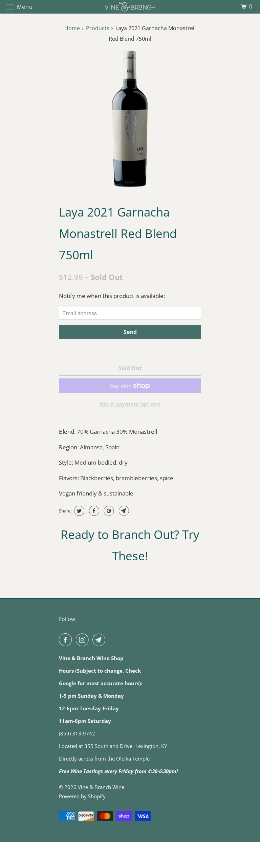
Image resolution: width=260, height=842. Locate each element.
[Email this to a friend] (123, 511)
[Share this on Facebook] (93, 511)
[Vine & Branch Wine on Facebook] (66, 639)
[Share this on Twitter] (78, 511)
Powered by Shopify (82, 796)
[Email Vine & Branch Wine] (100, 639)
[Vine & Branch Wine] (130, 6)
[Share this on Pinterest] (108, 511)
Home (72, 28)
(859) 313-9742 (77, 733)
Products (97, 28)
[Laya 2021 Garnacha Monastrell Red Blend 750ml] (130, 118)
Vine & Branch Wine (101, 787)
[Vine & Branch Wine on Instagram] (83, 639)
